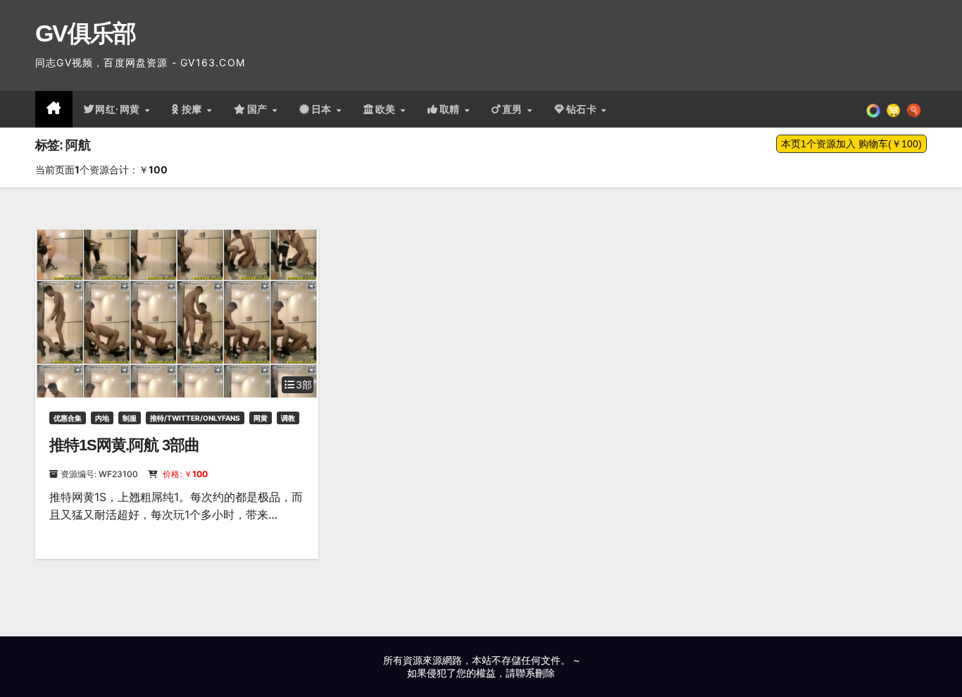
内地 (102, 418)
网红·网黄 (119, 109)
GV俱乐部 (85, 33)
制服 (130, 418)
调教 (288, 418)
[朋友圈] (873, 109)
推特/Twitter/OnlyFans (195, 418)
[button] (913, 109)
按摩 (194, 109)
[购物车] (893, 109)
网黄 (261, 418)
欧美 (387, 109)
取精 (451, 109)
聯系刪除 (535, 673)
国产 (259, 109)
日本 (323, 109)
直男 (514, 109)
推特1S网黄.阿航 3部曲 (124, 445)
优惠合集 (68, 418)
